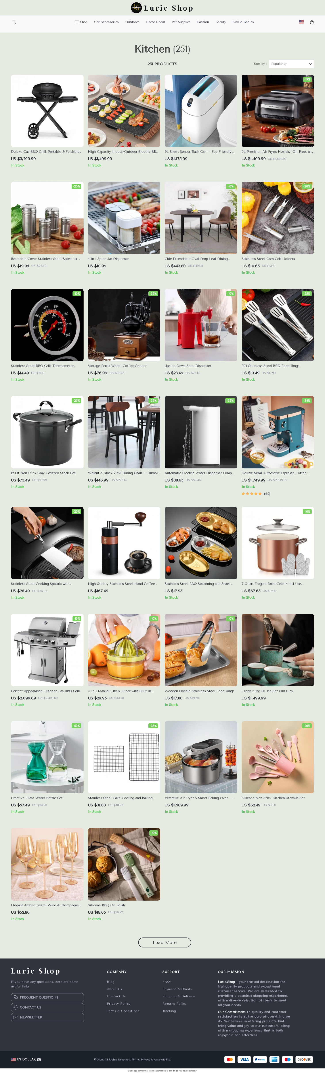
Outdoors (132, 22)
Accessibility (162, 1059)
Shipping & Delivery (178, 996)
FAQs (167, 982)
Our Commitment (232, 1012)
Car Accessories (106, 22)
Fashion (203, 22)
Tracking (169, 1011)
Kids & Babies (243, 22)
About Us (114, 989)
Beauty (221, 22)
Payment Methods (177, 989)
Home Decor (155, 22)
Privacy (145, 1059)
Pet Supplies (181, 22)
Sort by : (260, 64)
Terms (136, 1059)
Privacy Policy (118, 1004)
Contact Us (116, 996)
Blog (111, 982)
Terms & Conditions (123, 1011)
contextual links (146, 1071)
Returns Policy (174, 1004)
